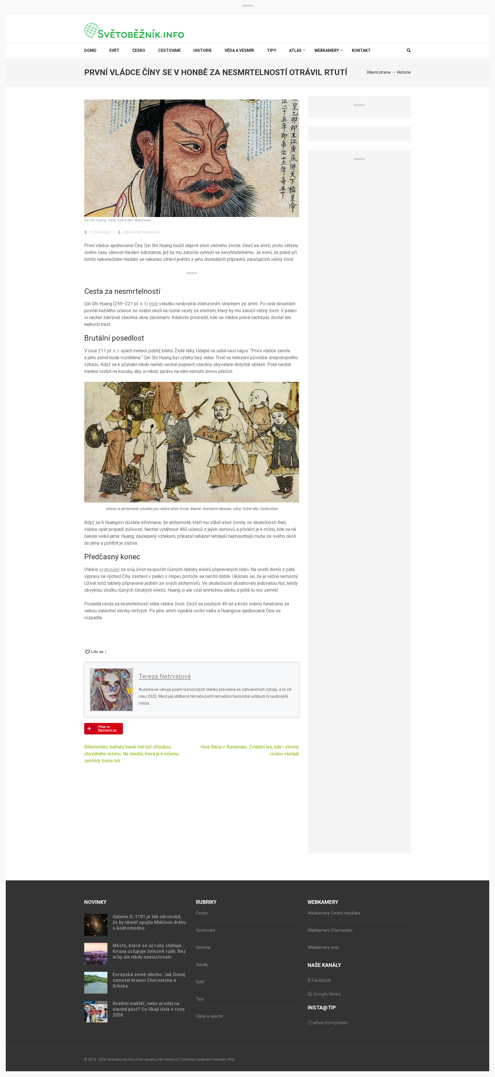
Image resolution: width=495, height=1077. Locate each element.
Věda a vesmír (239, 50)
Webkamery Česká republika (334, 913)
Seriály (202, 964)
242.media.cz (168, 1060)
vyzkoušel (109, 569)
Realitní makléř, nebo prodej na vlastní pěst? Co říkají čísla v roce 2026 (149, 1009)
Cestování (169, 50)
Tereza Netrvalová (141, 232)
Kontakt (361, 50)
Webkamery (327, 50)
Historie (202, 50)
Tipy (271, 50)
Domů (90, 50)
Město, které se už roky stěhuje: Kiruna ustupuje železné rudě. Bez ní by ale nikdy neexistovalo (149, 951)
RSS (231, 1060)
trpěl (153, 303)
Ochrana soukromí (196, 1060)
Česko (138, 50)
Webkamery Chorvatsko (330, 930)
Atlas (295, 50)
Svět (114, 50)
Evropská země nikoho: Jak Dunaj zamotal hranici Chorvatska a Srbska (149, 980)
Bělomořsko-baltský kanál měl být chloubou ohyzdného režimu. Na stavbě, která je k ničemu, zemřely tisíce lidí (131, 753)
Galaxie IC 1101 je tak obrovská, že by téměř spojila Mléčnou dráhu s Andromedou (149, 922)
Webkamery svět (323, 947)
